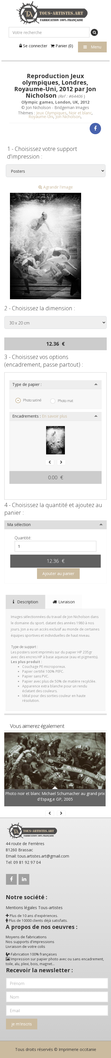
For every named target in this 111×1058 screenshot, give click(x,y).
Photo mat (65, 400)
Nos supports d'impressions (30, 941)
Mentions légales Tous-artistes (34, 907)
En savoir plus (54, 416)
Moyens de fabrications (26, 936)
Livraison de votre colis (25, 946)
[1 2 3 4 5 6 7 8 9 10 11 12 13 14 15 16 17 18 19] (55, 546)
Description (27, 601)
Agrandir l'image (57, 187)
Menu (95, 47)
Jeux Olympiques (51, 113)
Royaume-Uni (41, 116)
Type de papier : (27, 384)
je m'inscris (21, 1024)
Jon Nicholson (68, 116)
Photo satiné (32, 400)
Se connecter (34, 45)
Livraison (66, 601)
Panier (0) (63, 45)
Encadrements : (39, 416)
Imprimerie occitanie (77, 1049)
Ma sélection (19, 524)
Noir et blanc (80, 113)
